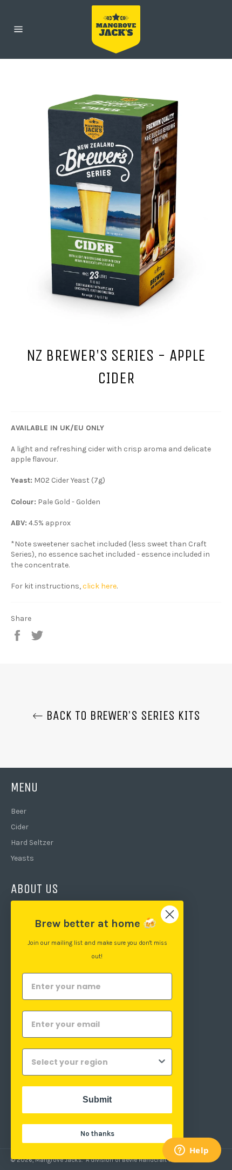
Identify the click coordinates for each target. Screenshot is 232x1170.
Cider (20, 826)
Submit (97, 1099)
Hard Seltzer (32, 842)
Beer (18, 811)
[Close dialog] (169, 914)
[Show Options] (161, 1062)
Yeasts (22, 858)
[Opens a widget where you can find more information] (191, 1151)
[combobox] (93, 1062)
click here (100, 586)
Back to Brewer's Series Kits (121, 715)
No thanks (97, 1134)
